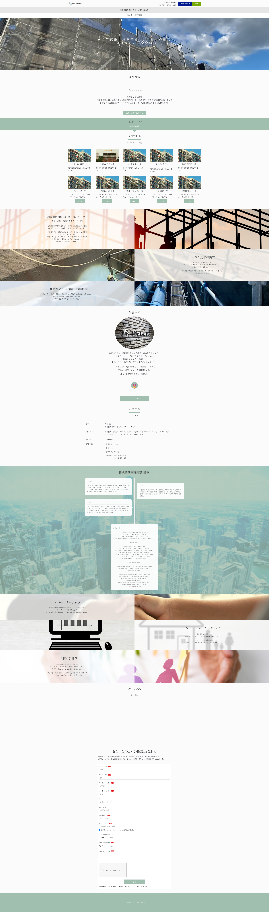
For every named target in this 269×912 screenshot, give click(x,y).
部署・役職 (102, 807)
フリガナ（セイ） (105, 783)
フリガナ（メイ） (105, 791)
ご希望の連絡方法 (105, 834)
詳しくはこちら (134, 398)
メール (103, 837)
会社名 (101, 799)
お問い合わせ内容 (105, 851)
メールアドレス (104, 823)
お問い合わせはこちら (134, 113)
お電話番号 (102, 815)
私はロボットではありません (111, 870)
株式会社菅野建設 (134, 15)
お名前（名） (103, 774)
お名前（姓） (103, 766)
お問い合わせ (185, 3)
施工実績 (132, 10)
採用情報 (124, 10)
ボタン (80, 201)
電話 (111, 837)
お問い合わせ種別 (105, 842)
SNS (196, 3)
